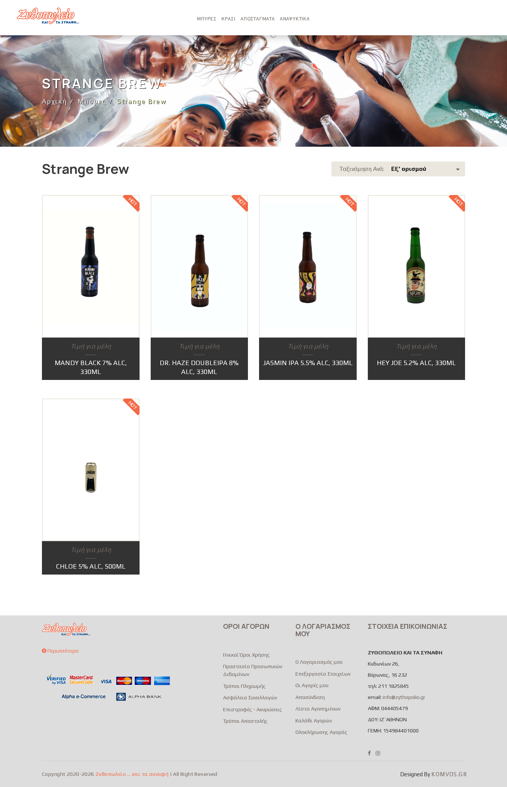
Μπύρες (207, 18)
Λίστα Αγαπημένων (317, 709)
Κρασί (229, 18)
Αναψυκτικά (295, 18)
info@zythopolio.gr (404, 697)
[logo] (48, 15)
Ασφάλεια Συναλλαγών (250, 697)
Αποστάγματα (258, 18)
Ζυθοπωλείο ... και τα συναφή (132, 774)
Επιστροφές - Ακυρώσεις (252, 709)
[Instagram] (378, 753)
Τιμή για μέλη (91, 346)
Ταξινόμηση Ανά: (382, 168)
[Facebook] (369, 753)
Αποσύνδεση (310, 697)
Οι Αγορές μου (311, 685)
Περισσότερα (62, 651)
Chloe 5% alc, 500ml (90, 566)
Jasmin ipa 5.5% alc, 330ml (308, 363)
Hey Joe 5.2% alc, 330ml (416, 363)
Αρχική (54, 101)
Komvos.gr (449, 774)
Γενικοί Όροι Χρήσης (246, 655)
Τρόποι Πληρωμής (244, 686)
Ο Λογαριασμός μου (319, 662)
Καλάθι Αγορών (313, 720)
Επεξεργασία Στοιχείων (322, 674)
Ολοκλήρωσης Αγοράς (321, 732)
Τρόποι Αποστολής (245, 721)
